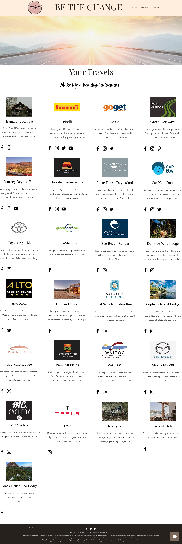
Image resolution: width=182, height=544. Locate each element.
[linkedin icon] (95, 528)
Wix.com (109, 532)
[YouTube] (16, 208)
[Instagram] (9, 147)
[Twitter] (9, 330)
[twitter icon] (91, 528)
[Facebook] (50, 148)
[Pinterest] (159, 148)
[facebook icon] (86, 528)
